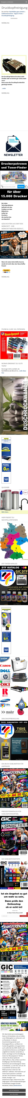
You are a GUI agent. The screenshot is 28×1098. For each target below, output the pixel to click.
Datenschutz (18, 1085)
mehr (4, 88)
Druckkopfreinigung (8, 15)
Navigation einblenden (7, 2)
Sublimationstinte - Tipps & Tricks (12, 13)
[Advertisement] (14, 39)
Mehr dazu (5, 512)
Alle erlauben (14, 1094)
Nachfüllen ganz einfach (16, 12)
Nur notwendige (14, 1090)
